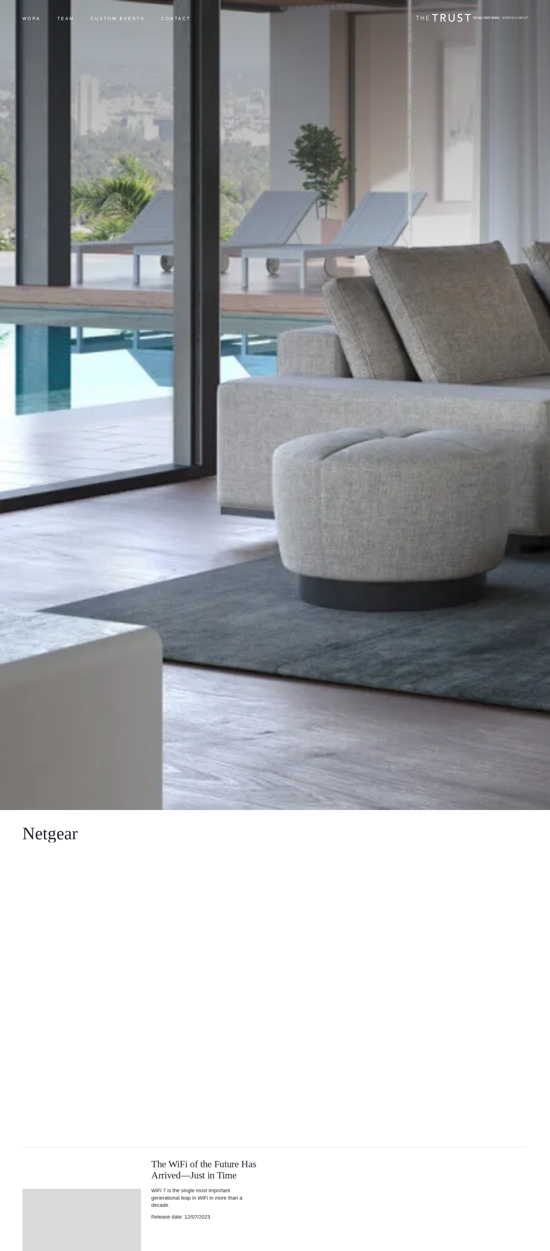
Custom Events (118, 18)
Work (31, 18)
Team (65, 18)
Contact (176, 18)
